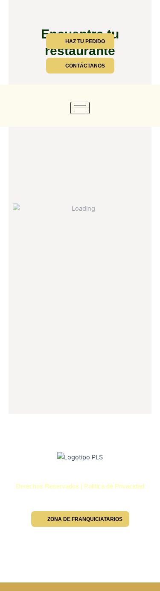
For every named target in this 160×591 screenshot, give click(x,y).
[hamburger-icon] (80, 108)
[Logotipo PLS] (80, 457)
